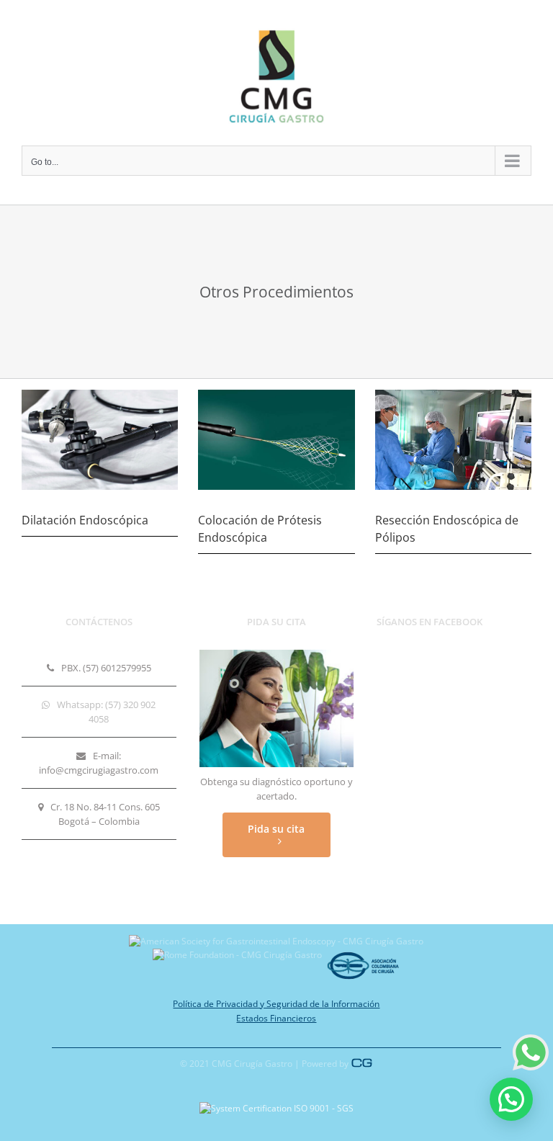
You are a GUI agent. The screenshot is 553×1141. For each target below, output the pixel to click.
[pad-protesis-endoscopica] (276, 394)
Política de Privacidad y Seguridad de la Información (276, 1004)
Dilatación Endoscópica (85, 520)
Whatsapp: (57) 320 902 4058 (106, 711)
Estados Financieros (276, 1018)
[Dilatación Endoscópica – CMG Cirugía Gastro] (100, 394)
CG (361, 1062)
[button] (511, 1099)
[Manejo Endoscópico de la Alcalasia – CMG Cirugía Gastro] (453, 394)
